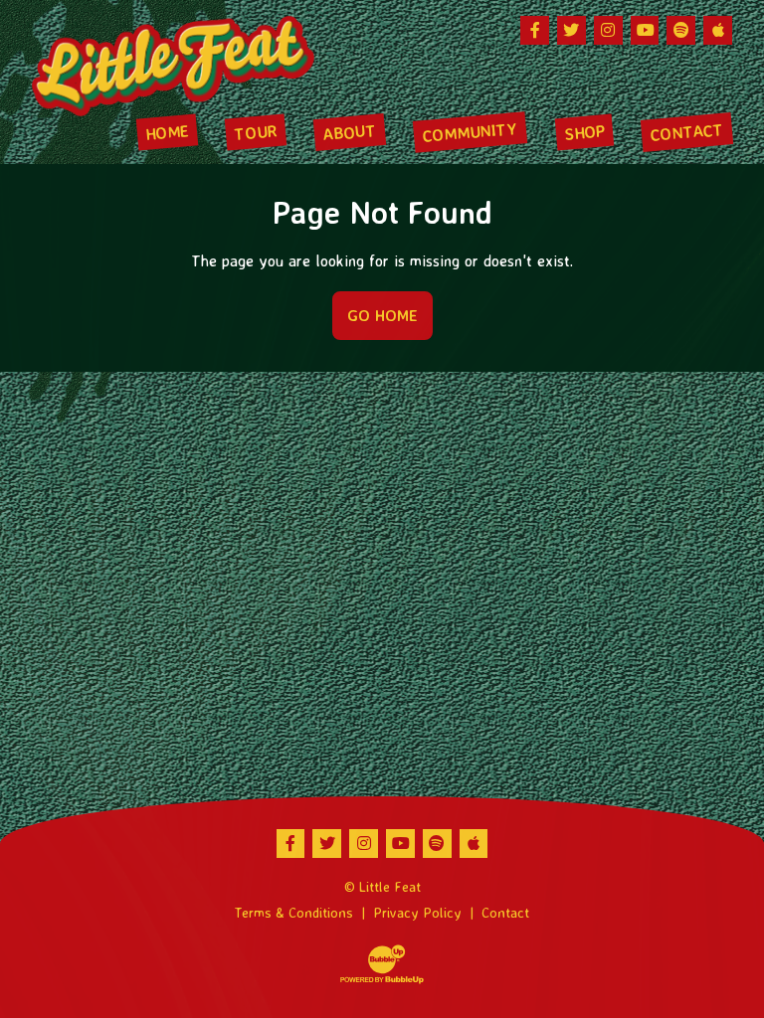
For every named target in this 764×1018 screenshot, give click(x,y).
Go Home (382, 315)
